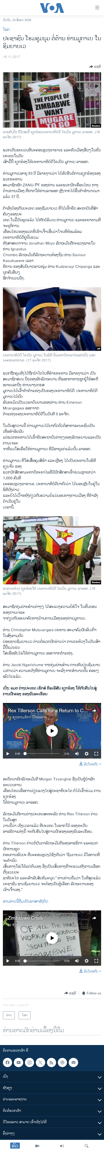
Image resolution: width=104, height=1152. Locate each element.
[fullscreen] (96, 754)
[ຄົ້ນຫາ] (86, 1146)
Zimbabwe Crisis (25, 918)
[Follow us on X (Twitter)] (40, 1062)
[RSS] (51, 1062)
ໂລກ (6, 29)
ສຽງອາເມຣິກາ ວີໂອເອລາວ (29, 717)
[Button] (95, 67)
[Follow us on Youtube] (18, 1062)
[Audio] (62, 1146)
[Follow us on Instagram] (29, 1062)
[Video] (37, 1146)
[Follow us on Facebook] (7, 1062)
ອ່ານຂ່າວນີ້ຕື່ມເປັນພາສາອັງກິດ (25, 901)
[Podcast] (62, 1062)
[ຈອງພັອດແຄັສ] (73, 1062)
